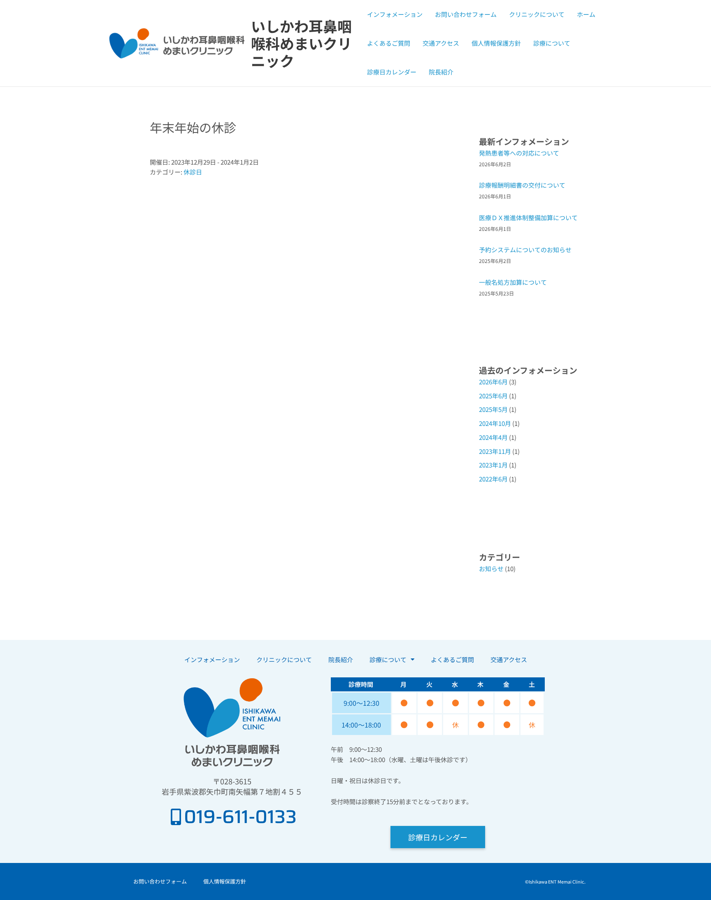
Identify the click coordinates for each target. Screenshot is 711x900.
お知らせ (491, 568)
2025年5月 (493, 409)
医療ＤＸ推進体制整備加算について (528, 217)
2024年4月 (493, 437)
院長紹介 (441, 71)
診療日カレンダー (391, 71)
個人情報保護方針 (496, 43)
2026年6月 (493, 381)
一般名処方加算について (513, 282)
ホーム (586, 14)
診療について (551, 43)
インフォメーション (395, 14)
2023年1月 (493, 464)
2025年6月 (493, 395)
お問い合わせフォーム (466, 14)
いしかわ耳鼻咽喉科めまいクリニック (301, 43)
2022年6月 (493, 478)
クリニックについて (537, 14)
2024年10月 (495, 423)
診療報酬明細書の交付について (522, 185)
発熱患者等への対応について (519, 153)
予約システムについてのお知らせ (525, 249)
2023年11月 (495, 451)
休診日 (193, 171)
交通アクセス (441, 43)
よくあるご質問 (388, 43)
